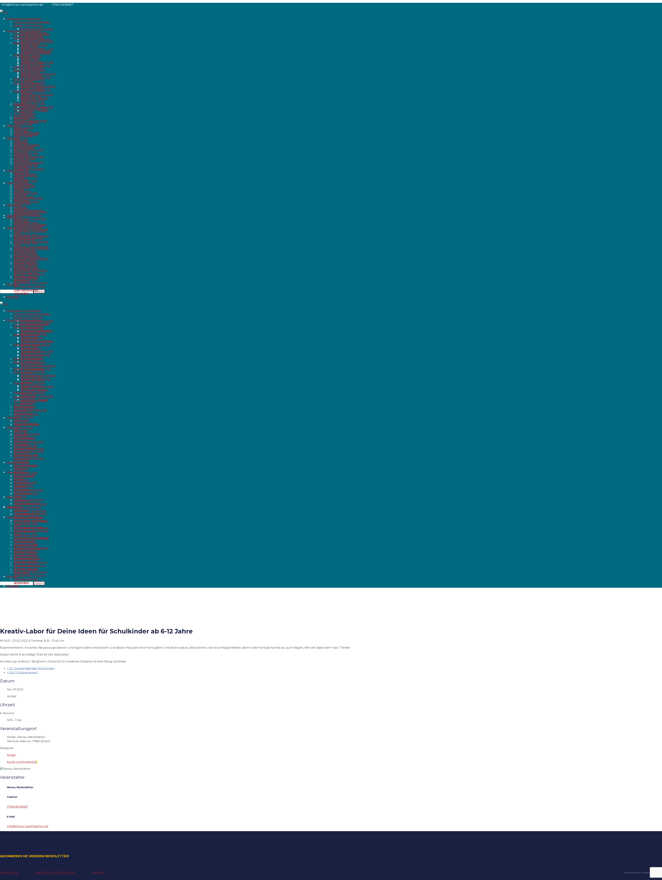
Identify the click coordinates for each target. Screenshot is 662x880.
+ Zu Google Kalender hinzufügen (31, 668)
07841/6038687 (17, 806)
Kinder (11, 755)
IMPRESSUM (9, 872)
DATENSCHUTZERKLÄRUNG (55, 872)
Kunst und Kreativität (22, 762)
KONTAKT (99, 872)
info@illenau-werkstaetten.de (27, 826)
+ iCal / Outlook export (22, 672)
